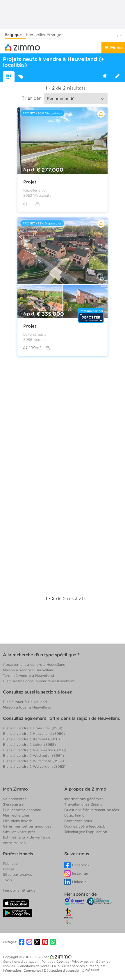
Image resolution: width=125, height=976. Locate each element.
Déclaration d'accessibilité (64, 970)
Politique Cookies (56, 962)
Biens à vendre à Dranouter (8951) (32, 728)
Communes (33, 970)
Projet (29, 182)
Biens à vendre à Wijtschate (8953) (33, 761)
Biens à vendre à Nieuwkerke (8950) (34, 750)
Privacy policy (83, 962)
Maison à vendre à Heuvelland (28, 670)
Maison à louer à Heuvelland (27, 707)
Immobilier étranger (44, 35)
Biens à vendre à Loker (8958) (29, 744)
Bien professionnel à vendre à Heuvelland (38, 681)
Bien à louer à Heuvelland (25, 702)
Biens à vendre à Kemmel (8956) (31, 739)
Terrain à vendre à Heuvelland (28, 675)
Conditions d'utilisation (21, 962)
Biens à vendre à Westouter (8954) (33, 755)
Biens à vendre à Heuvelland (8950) (34, 733)
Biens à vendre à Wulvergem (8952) (34, 766)
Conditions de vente (34, 966)
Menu (116, 47)
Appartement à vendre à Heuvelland (34, 664)
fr (117, 35)
